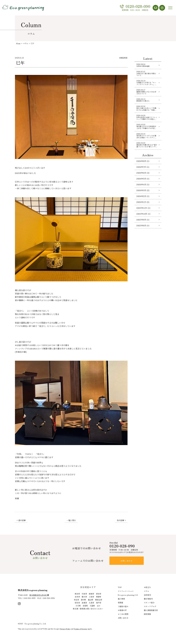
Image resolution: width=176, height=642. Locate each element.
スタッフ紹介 (149, 602)
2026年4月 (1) (142, 184)
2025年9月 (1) (142, 219)
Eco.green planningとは (128, 595)
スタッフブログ (150, 606)
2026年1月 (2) (142, 202)
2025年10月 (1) (143, 213)
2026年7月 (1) (142, 167)
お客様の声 (122, 610)
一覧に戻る (71, 520)
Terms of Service (80, 629)
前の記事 (22, 520)
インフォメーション (126, 591)
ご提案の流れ (123, 606)
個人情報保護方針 (151, 610)
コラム (146, 591)
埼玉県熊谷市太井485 (38, 595)
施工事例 (121, 599)
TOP (120, 587)
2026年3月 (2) (142, 190)
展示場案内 (148, 599)
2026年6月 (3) (142, 172)
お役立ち (147, 587)
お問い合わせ (127, 560)
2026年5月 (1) (142, 178)
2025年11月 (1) (143, 208)
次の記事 (120, 520)
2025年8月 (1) (142, 225)
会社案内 (147, 595)
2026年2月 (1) (142, 196)
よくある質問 (123, 614)
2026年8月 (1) (142, 161)
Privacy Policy (65, 629)
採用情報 (147, 614)
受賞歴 (120, 602)
